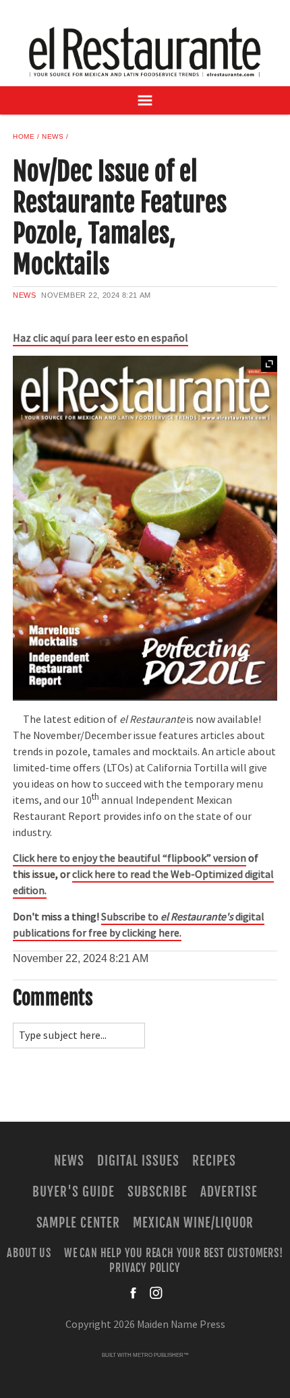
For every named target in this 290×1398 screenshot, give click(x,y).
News (52, 136)
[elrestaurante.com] (145, 52)
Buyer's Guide (73, 1192)
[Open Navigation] (145, 100)
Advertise (229, 1192)
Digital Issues (138, 1161)
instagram (156, 1293)
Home (23, 136)
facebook (134, 1293)
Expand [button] (269, 364)
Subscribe (157, 1192)
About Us (29, 1252)
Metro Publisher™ (161, 1355)
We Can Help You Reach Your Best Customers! (173, 1252)
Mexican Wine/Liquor (193, 1223)
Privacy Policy (144, 1268)
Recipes (214, 1161)
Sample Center (78, 1223)
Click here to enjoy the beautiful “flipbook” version (129, 858)
